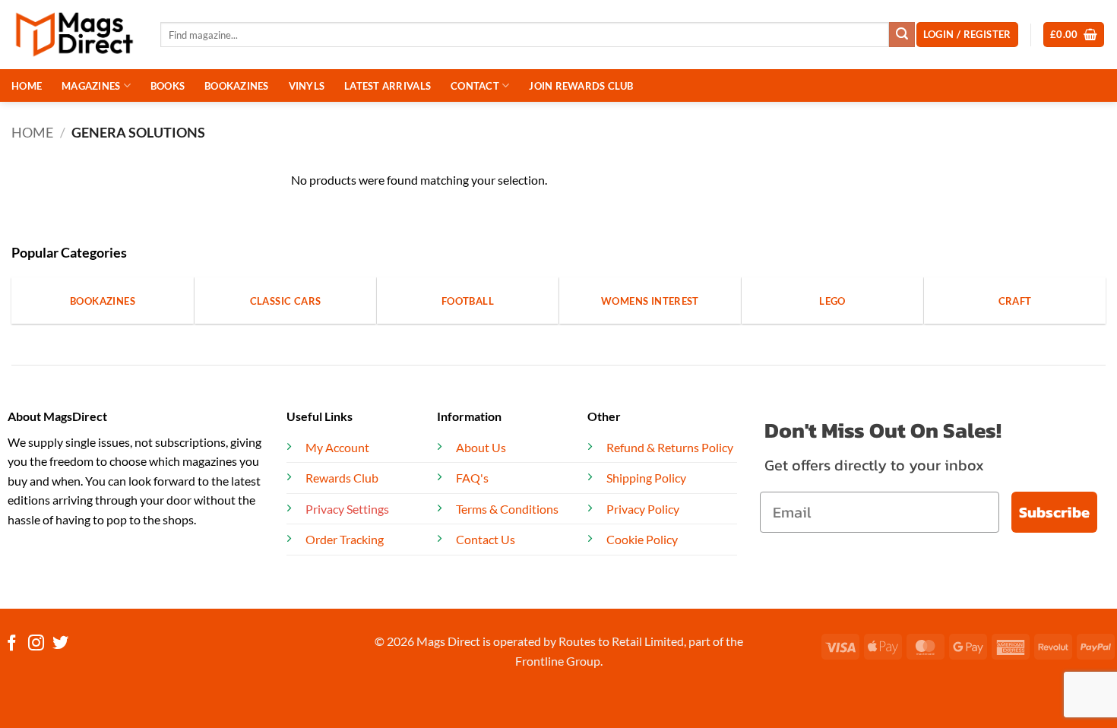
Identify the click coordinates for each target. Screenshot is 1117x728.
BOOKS (167, 86)
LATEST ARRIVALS (387, 86)
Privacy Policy (642, 509)
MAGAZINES (91, 86)
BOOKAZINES (236, 86)
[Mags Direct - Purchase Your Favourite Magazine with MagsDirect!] (74, 35)
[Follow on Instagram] (36, 644)
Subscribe (1054, 512)
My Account (337, 447)
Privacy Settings (347, 509)
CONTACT (475, 86)
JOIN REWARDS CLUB (581, 86)
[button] (1074, 34)
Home (32, 132)
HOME (26, 86)
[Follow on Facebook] (12, 644)
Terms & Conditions (507, 509)
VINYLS (307, 86)
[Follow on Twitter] (60, 644)
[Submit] (902, 35)
